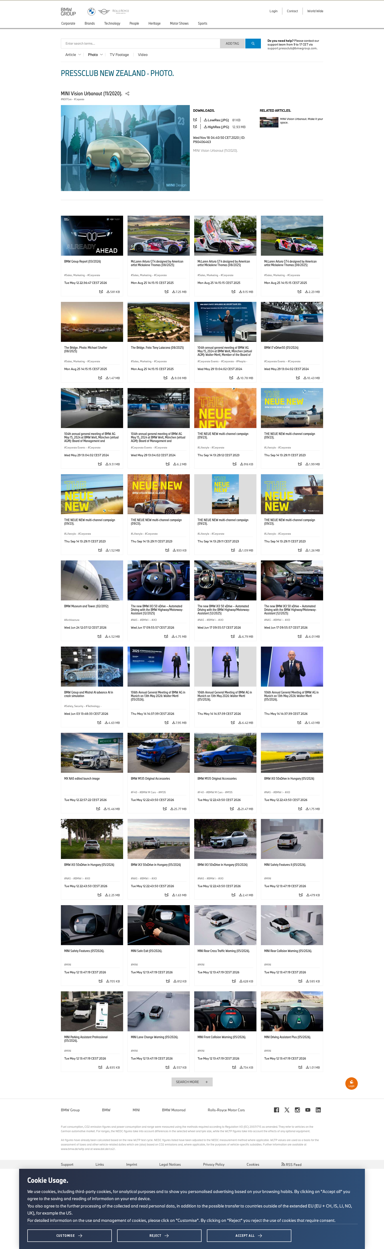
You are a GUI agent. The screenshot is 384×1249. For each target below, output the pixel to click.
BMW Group (70, 1110)
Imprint (131, 1164)
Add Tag (232, 43)
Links (100, 1164)
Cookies (253, 1164)
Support (67, 1164)
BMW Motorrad (174, 1110)
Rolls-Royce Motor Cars (226, 1110)
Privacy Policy (213, 1164)
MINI (136, 1110)
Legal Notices (170, 1164)
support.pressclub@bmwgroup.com (292, 48)
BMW (106, 1110)
